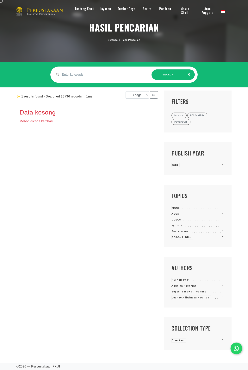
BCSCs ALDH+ (181, 237)
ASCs (175, 213)
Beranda (113, 40)
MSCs (176, 207)
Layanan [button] (105, 8)
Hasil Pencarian (131, 40)
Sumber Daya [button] (126, 8)
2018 (175, 165)
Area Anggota (208, 10)
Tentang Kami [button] (84, 8)
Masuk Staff (185, 10)
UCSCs (176, 219)
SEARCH (168, 74)
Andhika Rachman (184, 285)
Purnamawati (181, 279)
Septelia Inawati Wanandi (189, 291)
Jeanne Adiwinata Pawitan (190, 297)
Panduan (165, 8)
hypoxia (177, 225)
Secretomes (179, 231)
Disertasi (178, 340)
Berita (147, 8)
